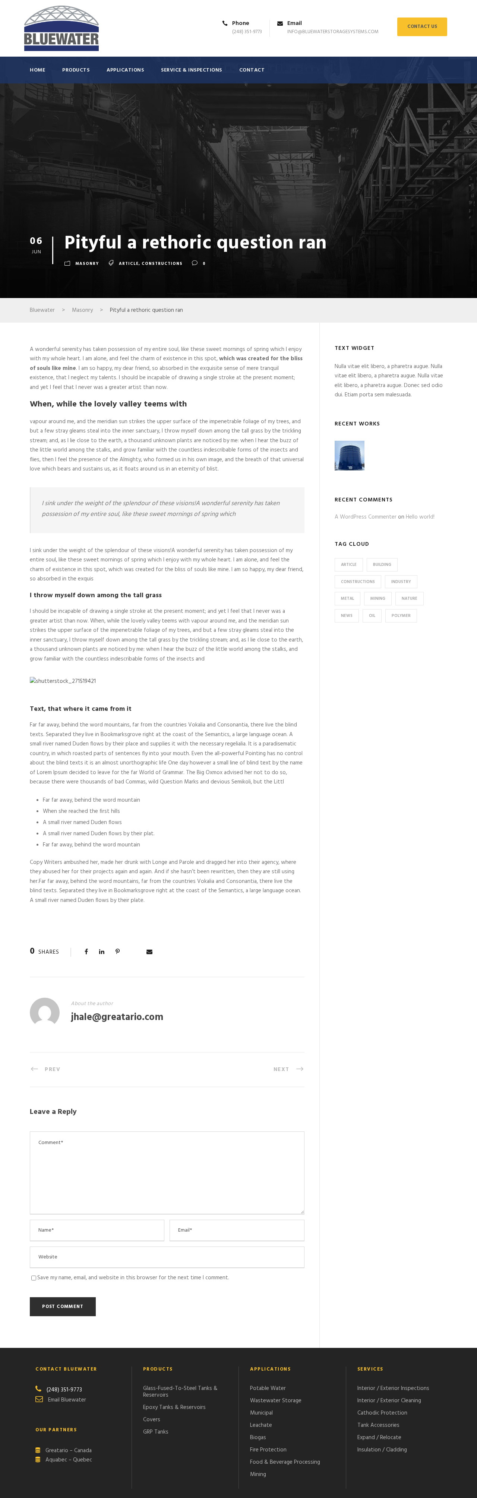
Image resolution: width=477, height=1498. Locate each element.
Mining (377, 598)
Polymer (401, 615)
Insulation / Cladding (382, 1449)
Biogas (258, 1437)
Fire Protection (268, 1449)
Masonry (87, 263)
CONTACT (252, 70)
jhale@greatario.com (117, 1017)
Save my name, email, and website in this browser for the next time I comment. (133, 1277)
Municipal (261, 1413)
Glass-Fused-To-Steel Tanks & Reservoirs (180, 1392)
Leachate (261, 1425)
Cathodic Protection (382, 1413)
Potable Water (268, 1388)
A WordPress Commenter (366, 517)
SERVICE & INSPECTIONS (191, 70)
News (347, 615)
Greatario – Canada (68, 1450)
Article (129, 263)
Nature (409, 598)
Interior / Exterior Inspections (393, 1388)
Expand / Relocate (379, 1437)
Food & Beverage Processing (285, 1462)
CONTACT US (422, 27)
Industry (401, 582)
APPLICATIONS (125, 70)
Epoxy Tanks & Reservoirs (174, 1407)
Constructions (162, 263)
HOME (37, 70)
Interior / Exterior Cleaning (389, 1400)
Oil (372, 615)
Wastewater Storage (275, 1400)
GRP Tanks (155, 1432)
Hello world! (420, 517)
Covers (151, 1419)
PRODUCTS (75, 70)
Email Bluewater (67, 1400)
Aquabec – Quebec (68, 1460)
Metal (347, 598)
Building (382, 564)
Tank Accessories (378, 1425)
